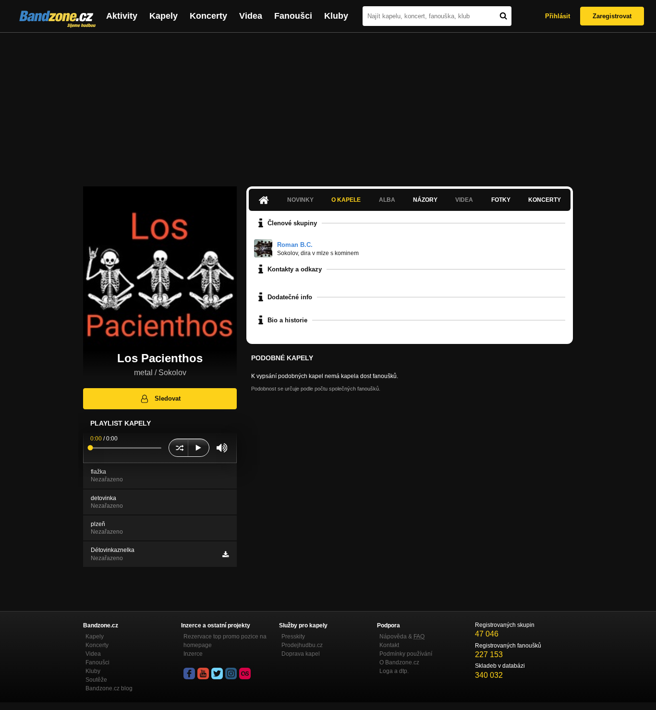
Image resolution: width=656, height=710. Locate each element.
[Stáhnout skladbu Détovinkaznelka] (225, 554)
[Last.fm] (245, 673)
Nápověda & (402, 636)
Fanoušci (293, 16)
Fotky (500, 199)
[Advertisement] (328, 104)
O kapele (346, 199)
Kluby (336, 16)
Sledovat (168, 398)
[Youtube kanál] (203, 673)
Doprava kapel (300, 653)
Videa (250, 16)
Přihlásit (557, 16)
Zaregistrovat (612, 16)
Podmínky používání (405, 653)
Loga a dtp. (394, 671)
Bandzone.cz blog (109, 688)
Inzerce (193, 653)
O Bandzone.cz (399, 662)
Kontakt (389, 645)
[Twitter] (217, 673)
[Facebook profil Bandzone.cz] (189, 673)
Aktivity (121, 16)
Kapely (163, 16)
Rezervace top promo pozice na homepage (225, 641)
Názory (425, 199)
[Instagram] (231, 673)
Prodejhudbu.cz (302, 645)
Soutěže (96, 679)
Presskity (293, 636)
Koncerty (208, 16)
